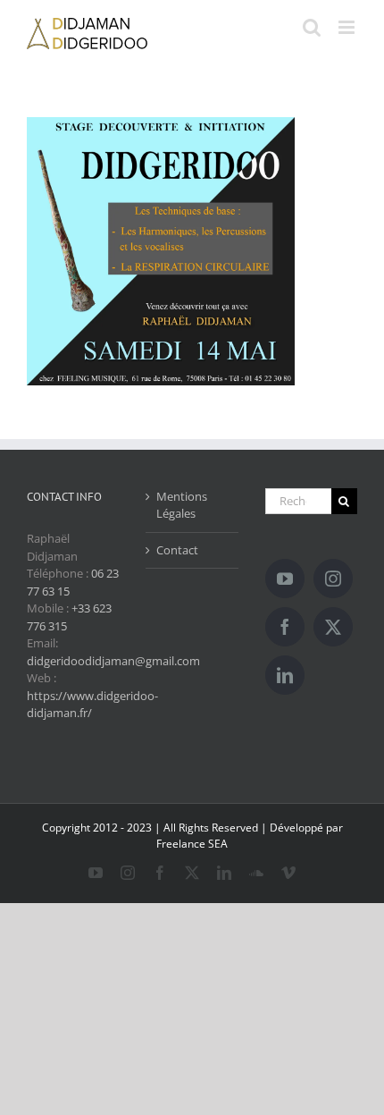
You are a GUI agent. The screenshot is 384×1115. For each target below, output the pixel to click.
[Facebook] (285, 626)
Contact (177, 550)
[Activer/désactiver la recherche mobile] (312, 27)
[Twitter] (333, 626)
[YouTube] (285, 578)
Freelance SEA (192, 843)
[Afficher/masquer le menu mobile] (347, 27)
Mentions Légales (181, 505)
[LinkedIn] (285, 675)
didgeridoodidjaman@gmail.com (113, 661)
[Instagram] (333, 578)
